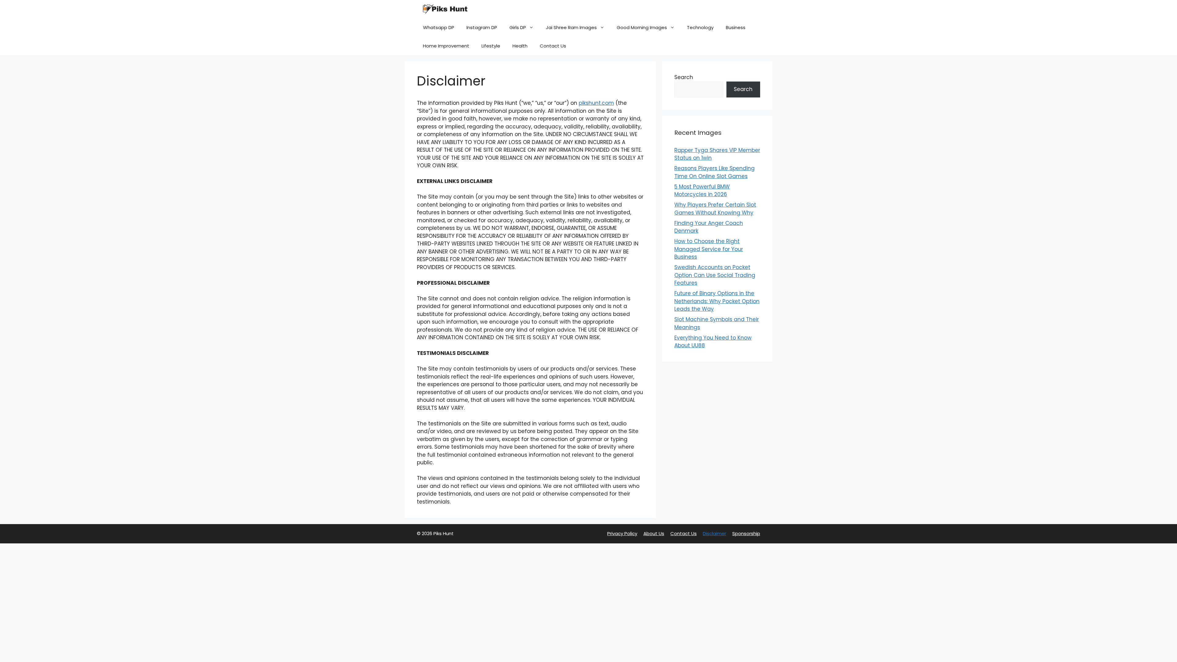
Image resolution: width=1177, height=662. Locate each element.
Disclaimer (714, 533)
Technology (700, 27)
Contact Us (553, 46)
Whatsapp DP (438, 27)
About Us (653, 533)
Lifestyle (491, 46)
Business (735, 27)
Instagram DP (482, 27)
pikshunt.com (596, 103)
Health (520, 46)
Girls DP (517, 27)
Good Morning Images (642, 27)
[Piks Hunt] (444, 9)
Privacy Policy (622, 533)
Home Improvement (446, 46)
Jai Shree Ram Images (571, 27)
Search (683, 77)
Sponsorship (746, 533)
